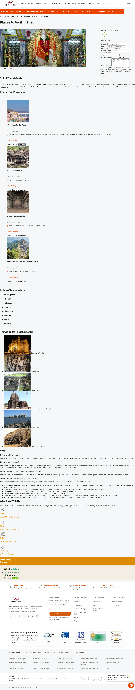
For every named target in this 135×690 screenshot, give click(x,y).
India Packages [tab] (15, 652)
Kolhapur (8, 303)
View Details (12, 144)
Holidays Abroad (41, 3)
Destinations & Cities (34, 11)
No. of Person (107, 57)
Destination (106, 51)
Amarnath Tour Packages (41, 662)
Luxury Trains (55, 3)
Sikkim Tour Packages (112, 662)
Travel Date (106, 53)
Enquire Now (22, 144)
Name (104, 44)
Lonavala (8, 307)
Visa (94, 605)
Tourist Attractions (81, 11)
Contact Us (96, 601)
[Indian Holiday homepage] (16, 600)
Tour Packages (94, 3)
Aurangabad (9, 295)
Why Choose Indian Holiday (80, 613)
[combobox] (111, 3)
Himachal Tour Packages (89, 659)
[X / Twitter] (28, 616)
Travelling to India (26, 3)
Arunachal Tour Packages (17, 662)
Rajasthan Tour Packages (17, 659)
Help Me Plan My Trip (8, 68)
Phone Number (107, 48)
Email (104, 46)
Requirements (106, 66)
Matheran (8, 311)
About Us (77, 601)
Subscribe (60, 614)
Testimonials (78, 605)
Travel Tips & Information (57, 11)
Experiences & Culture (103, 11)
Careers (76, 617)
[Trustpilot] (11, 616)
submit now (105, 76)
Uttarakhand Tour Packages (114, 659)
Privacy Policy (118, 68)
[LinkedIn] (32, 616)
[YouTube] (37, 616)
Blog (75, 621)
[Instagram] (19, 616)
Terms (67, 617)
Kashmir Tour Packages (64, 659)
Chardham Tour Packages (65, 662)
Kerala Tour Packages (40, 659)
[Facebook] (24, 616)
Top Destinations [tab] (78, 652)
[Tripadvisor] (15, 616)
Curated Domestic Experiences (74, 3)
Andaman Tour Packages (65, 668)
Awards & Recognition (81, 609)
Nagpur (7, 323)
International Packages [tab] (32, 652)
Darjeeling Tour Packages (41, 668)
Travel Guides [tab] (50, 652)
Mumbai (7, 315)
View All (107, 668)
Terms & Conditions (117, 601)
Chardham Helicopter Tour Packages (89, 663)
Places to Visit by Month (98, 609)
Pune (6, 319)
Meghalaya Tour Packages (89, 668)
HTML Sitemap (115, 605)
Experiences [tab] (63, 652)
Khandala (8, 299)
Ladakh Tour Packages (16, 668)
